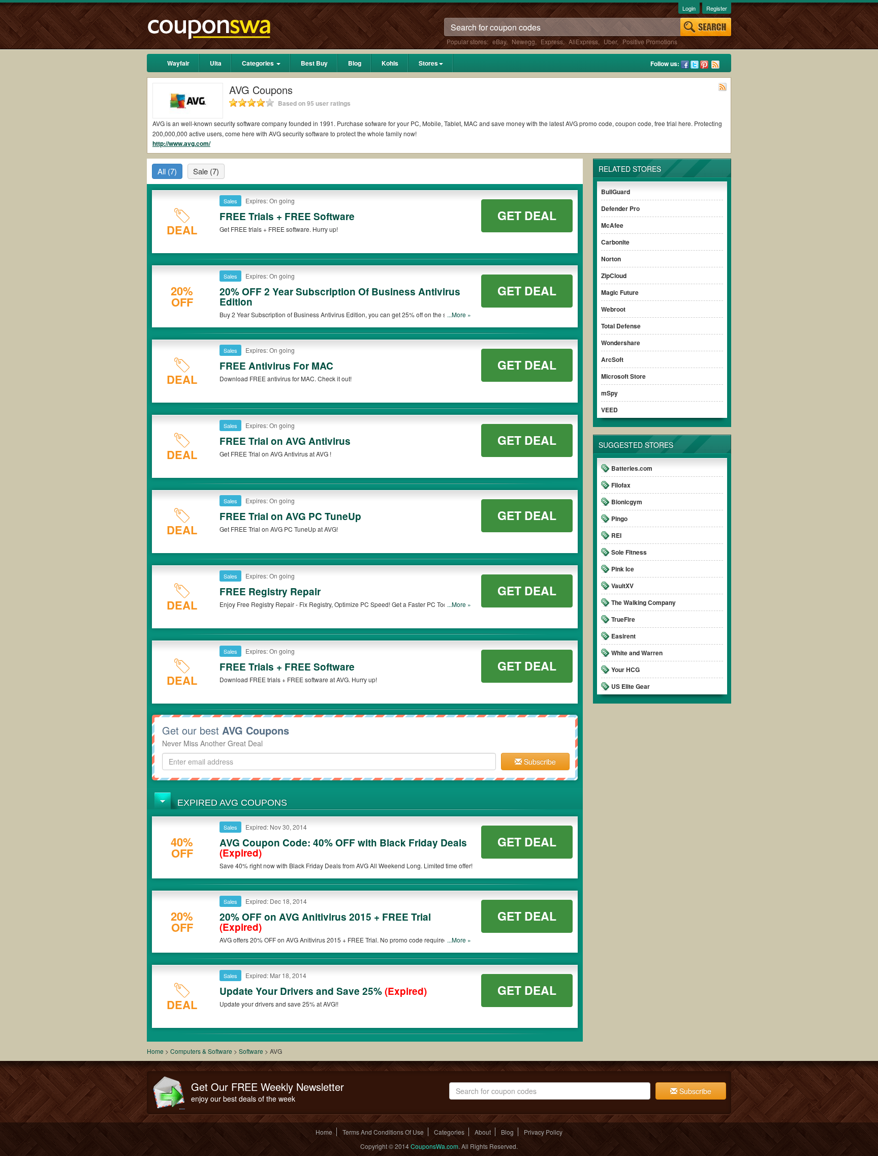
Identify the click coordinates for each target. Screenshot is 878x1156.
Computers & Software (202, 1051)
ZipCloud (613, 275)
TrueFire (623, 619)
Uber (610, 41)
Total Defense (621, 325)
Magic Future (620, 292)
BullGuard (615, 191)
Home (155, 1051)
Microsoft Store (623, 376)
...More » (459, 314)
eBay (499, 41)
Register (716, 8)
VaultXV (622, 585)
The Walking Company (643, 602)
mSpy (609, 393)
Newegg (523, 41)
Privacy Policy (543, 1132)
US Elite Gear (630, 686)
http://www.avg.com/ (181, 143)
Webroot (613, 309)
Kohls (390, 63)
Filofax (621, 485)
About (483, 1132)
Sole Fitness (629, 552)
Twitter (695, 64)
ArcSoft (612, 359)
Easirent (623, 636)
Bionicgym (626, 501)
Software (251, 1051)
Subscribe (539, 761)
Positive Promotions (649, 41)
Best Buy (314, 63)
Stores (428, 63)
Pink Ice (622, 568)
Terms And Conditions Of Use (383, 1132)
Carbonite (615, 242)
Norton (611, 258)
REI (616, 535)
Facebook (685, 64)
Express (552, 41)
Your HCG (625, 669)
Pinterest (704, 64)
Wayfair (178, 63)
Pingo (619, 518)
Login (689, 8)
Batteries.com (631, 468)
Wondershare (620, 342)
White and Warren (637, 652)
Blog (354, 63)
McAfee (612, 225)
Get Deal (526, 215)
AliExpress (583, 41)
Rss (715, 64)
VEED (609, 409)
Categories (258, 63)
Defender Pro (620, 208)
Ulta (216, 63)
